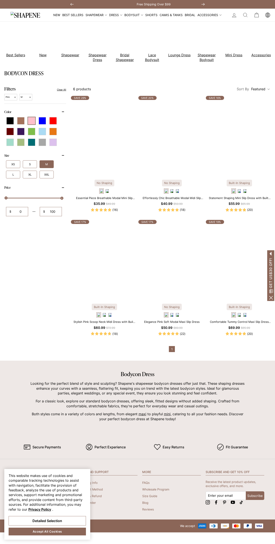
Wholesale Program (155, 489)
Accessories (207, 15)
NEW (56, 15)
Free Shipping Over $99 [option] (137, 4)
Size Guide (149, 496)
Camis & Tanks (171, 15)
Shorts (151, 15)
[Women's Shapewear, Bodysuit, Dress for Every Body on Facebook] (216, 502)
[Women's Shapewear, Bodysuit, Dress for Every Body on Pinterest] (224, 502)
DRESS (114, 15)
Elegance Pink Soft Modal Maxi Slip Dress (172, 321)
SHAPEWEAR (95, 15)
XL (30, 174)
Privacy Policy (39, 509)
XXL (46, 174)
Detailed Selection (47, 521)
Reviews (148, 509)
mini (167, 414)
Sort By (251, 89)
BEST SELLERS (72, 15)
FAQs (146, 482)
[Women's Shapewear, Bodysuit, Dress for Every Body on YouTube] (233, 502)
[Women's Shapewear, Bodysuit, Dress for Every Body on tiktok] (241, 502)
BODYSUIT (132, 15)
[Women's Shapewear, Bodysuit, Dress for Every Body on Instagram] (208, 502)
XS (13, 164)
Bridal (190, 15)
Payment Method (91, 489)
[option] (40, 42)
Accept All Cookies (47, 531)
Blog (145, 502)
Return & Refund (90, 496)
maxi (142, 414)
